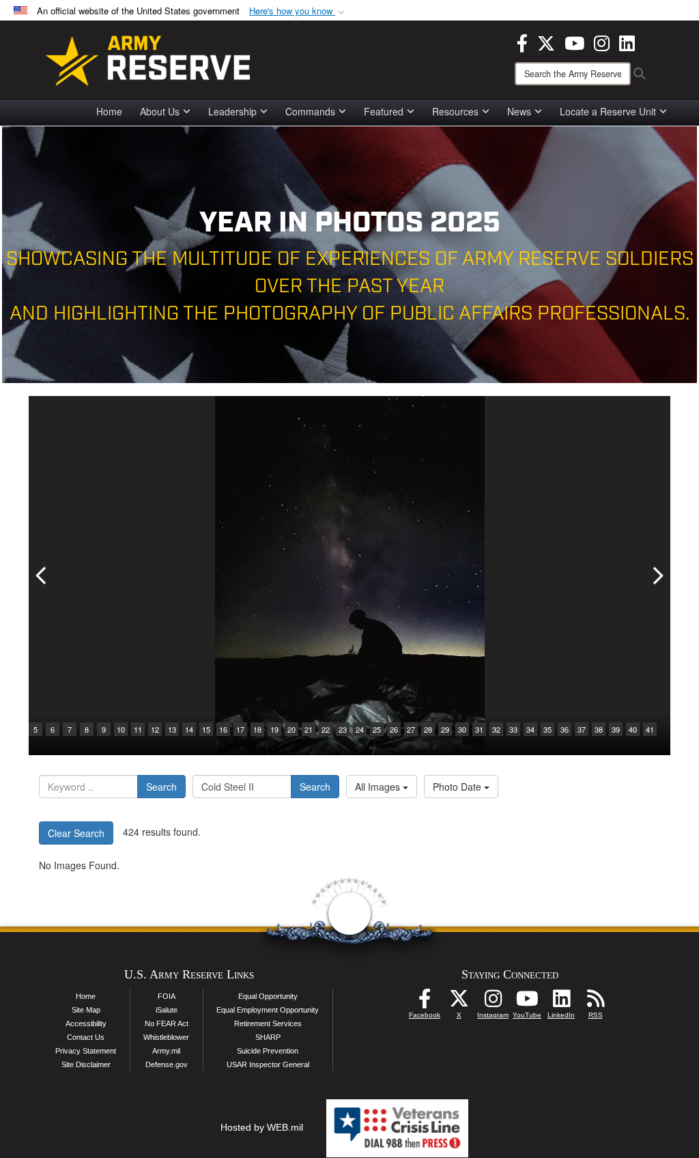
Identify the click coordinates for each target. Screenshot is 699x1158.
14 (189, 729)
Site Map (86, 1010)
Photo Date (458, 786)
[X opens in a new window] (546, 41)
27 (411, 729)
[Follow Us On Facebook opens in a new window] (425, 1002)
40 (633, 729)
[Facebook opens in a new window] (522, 41)
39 (616, 729)
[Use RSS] (595, 1002)
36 (564, 729)
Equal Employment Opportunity (267, 1010)
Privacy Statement (85, 1051)
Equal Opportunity (268, 996)
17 (240, 729)
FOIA (166, 996)
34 (530, 729)
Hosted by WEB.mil (261, 1127)
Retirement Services (268, 1023)
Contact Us (85, 1037)
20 (291, 729)
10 (121, 729)
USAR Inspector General (268, 1064)
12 (155, 729)
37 (581, 729)
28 (428, 729)
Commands (310, 111)
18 (257, 729)
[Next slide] (656, 575)
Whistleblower (166, 1037)
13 (172, 729)
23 (343, 729)
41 (650, 729)
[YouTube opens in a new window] (574, 41)
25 (377, 729)
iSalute (166, 1010)
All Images (379, 786)
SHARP (268, 1037)
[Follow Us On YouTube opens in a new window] (527, 1002)
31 (479, 729)
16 (223, 729)
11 (138, 729)
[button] (298, 11)
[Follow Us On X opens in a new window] (459, 1002)
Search (161, 786)
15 (206, 729)
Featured (383, 111)
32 (496, 729)
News (519, 111)
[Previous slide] (42, 575)
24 (360, 729)
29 (445, 729)
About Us (160, 111)
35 (547, 729)
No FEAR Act (166, 1023)
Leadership (232, 111)
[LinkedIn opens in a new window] (627, 41)
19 (274, 729)
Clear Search (76, 833)
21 (308, 729)
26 (394, 729)
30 (462, 729)
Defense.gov (166, 1064)
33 (513, 729)
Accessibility (86, 1023)
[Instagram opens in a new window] (602, 41)
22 (326, 729)
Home (109, 111)
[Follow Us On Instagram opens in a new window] (493, 1002)
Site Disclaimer (86, 1064)
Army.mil (166, 1051)
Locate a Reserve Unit (608, 111)
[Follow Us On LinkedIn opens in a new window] (561, 1002)
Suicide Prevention (267, 1051)
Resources (455, 111)
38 (599, 729)
